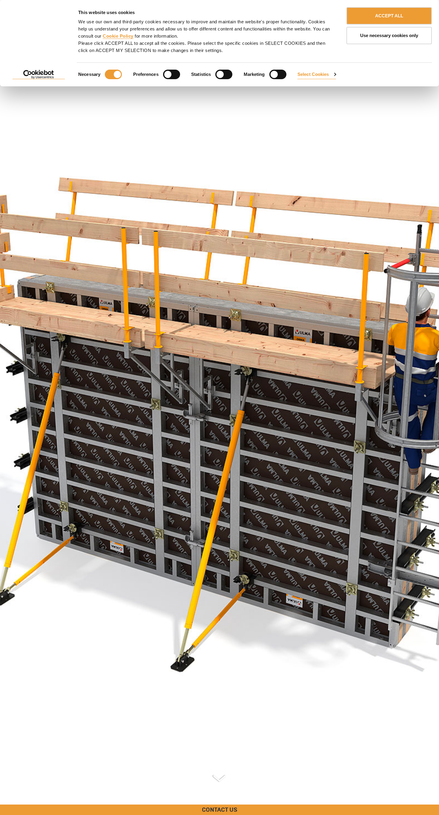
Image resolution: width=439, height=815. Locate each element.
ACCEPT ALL (389, 15)
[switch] (171, 74)
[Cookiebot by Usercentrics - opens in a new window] (39, 74)
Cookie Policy (118, 36)
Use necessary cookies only (389, 35)
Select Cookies (313, 74)
